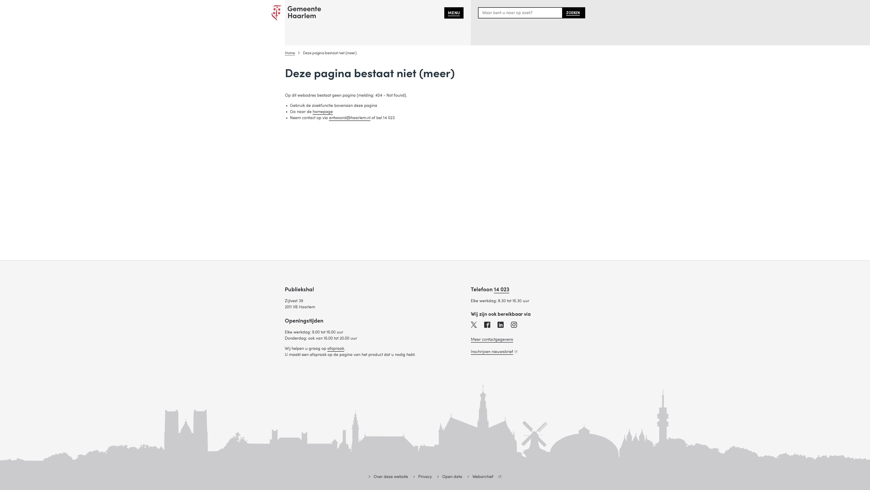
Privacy (425, 476)
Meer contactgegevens (492, 339)
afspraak (335, 348)
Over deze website (391, 476)
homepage (323, 111)
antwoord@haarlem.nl (349, 117)
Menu (454, 13)
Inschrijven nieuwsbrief (493, 351)
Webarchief (480, 477)
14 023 (501, 290)
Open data (452, 476)
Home (290, 53)
